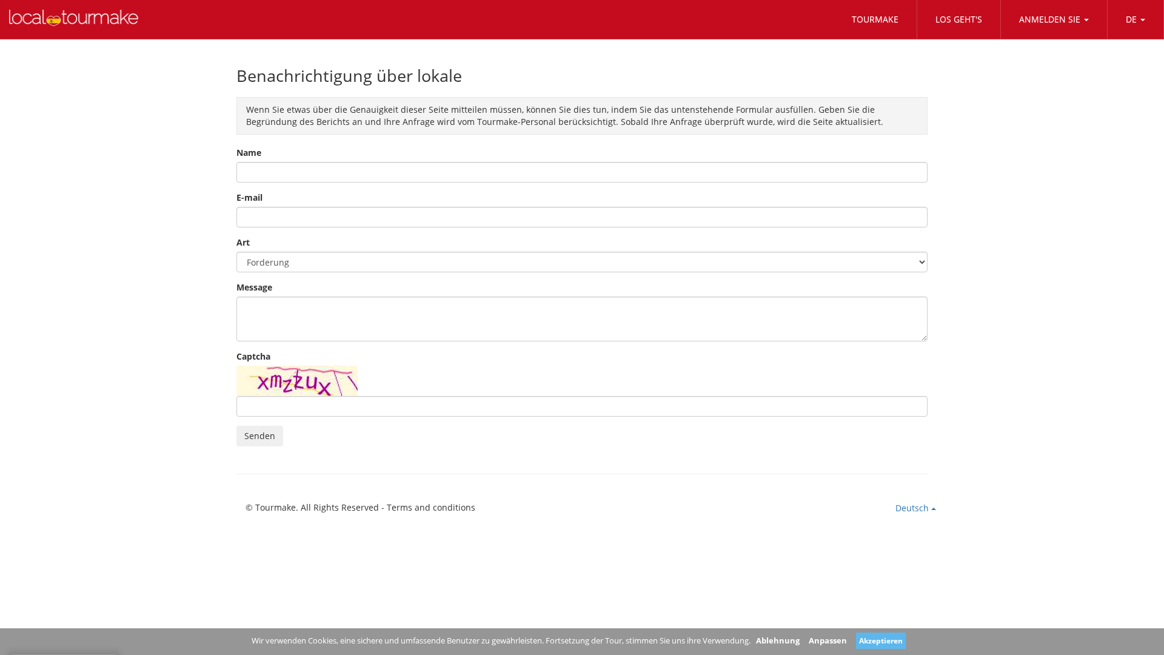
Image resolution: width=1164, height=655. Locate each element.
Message (254, 287)
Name (248, 152)
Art (243, 242)
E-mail (249, 197)
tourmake (875, 19)
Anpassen (828, 640)
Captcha (253, 356)
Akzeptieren (881, 641)
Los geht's (958, 19)
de (1131, 19)
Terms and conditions (431, 507)
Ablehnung (778, 640)
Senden (259, 436)
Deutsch (913, 508)
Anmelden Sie (1049, 19)
